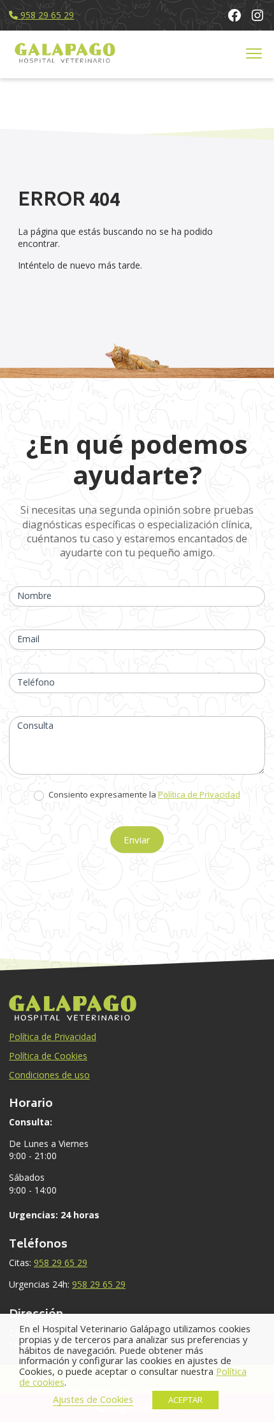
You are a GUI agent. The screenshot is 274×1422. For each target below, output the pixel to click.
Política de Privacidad (199, 794)
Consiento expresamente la (143, 794)
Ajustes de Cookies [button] (93, 1399)
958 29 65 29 (46, 15)
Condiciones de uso (49, 1075)
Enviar (137, 839)
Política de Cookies (48, 1056)
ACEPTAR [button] (185, 1399)
